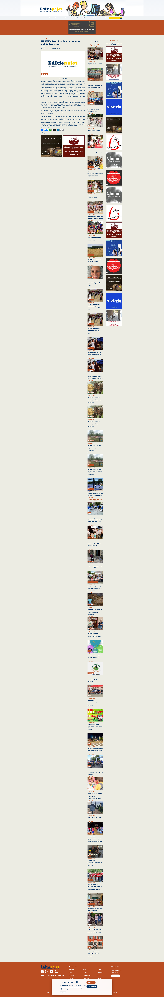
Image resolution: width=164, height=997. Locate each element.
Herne (49, 133)
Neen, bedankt (92, 986)
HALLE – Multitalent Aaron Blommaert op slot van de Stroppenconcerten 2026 (95, 931)
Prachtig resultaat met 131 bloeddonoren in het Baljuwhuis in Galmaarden (95, 840)
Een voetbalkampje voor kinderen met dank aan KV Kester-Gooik (95, 239)
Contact (103, 18)
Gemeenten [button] (58, 18)
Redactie (78, 18)
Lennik (71, 978)
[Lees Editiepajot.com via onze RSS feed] (56, 972)
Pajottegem (48, 38)
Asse (84, 969)
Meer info (63, 992)
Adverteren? (87, 18)
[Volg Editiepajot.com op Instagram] (46, 972)
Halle (98, 975)
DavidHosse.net (113, 992)
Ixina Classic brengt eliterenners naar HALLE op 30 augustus (95, 772)
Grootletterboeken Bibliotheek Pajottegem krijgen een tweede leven (94, 635)
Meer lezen (91, 67)
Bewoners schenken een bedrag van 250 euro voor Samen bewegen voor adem (95, 354)
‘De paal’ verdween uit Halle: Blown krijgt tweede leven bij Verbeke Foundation (95, 750)
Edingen (71, 975)
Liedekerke (86, 978)
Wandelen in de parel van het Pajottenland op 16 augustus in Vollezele (95, 261)
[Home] (51, 9)
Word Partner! (115, 976)
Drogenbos (100, 972)
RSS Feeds (96, 18)
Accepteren (91, 982)
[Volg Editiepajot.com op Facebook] (42, 972)
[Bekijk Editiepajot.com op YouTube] (51, 972)
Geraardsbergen (87, 975)
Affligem (71, 969)
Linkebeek (100, 978)
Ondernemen (69, 18)
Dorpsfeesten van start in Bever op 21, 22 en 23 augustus (95, 657)
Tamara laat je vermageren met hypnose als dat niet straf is (95, 284)
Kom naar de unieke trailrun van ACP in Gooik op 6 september (95, 679)
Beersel (99, 969)
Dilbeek (85, 972)
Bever (70, 972)
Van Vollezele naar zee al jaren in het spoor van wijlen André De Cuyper (95, 109)
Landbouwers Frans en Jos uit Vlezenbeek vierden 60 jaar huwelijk (95, 588)
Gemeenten (73, 967)
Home (51, 18)
